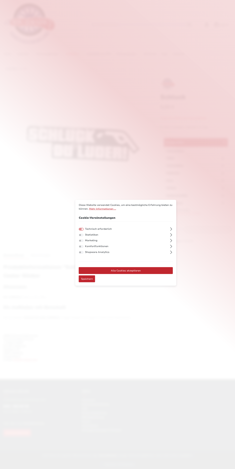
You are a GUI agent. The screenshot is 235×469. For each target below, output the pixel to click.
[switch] (81, 235)
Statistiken (91, 234)
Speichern (87, 279)
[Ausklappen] (171, 228)
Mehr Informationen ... (102, 208)
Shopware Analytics (97, 252)
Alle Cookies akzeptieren (126, 270)
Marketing (91, 240)
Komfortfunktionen (96, 246)
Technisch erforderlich (98, 229)
